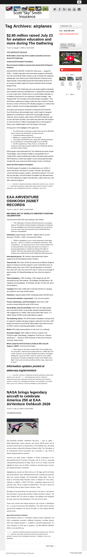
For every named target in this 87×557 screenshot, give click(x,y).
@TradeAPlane (30, 377)
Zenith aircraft (42, 383)
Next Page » (50, 546)
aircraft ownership (26, 375)
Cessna (15, 381)
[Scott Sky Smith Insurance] (27, 12)
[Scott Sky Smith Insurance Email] (79, 9)
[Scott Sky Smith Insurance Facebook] (60, 9)
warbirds (33, 383)
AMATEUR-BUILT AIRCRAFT (40, 186)
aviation (9, 381)
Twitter (51, 184)
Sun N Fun (42, 188)
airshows (28, 184)
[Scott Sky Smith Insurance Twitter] (55, 9)
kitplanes (49, 381)
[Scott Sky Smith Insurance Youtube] (74, 9)
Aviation (42, 184)
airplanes (14, 186)
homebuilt (35, 188)
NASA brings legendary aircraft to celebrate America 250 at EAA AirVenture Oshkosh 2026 (28, 398)
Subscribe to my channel (72, 70)
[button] (72, 75)
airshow (22, 184)
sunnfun (20, 383)
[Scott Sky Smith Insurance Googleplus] (64, 9)
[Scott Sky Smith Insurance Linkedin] (69, 9)
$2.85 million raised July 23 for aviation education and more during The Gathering (30, 39)
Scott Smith (30, 48)
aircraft (16, 184)
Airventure (36, 184)
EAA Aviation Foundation (18, 168)
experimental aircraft (24, 188)
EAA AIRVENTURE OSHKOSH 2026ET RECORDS (23, 201)
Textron (27, 383)
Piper (8, 383)
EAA (47, 184)
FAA (37, 381)
